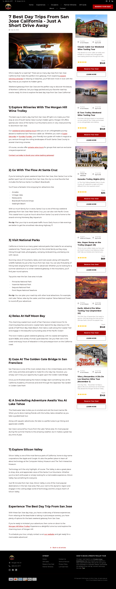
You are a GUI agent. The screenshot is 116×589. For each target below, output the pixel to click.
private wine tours (36, 147)
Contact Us (62, 559)
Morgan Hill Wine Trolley (19, 526)
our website (49, 534)
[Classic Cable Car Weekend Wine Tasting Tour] (91, 26)
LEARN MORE (96, 74)
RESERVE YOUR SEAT (103, 6)
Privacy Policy (63, 564)
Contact (63, 8)
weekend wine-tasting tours (24, 131)
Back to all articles (59, 547)
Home (31, 5)
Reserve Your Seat (91, 69)
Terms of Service (64, 561)
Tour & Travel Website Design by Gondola (96, 580)
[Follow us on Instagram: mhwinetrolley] (10, 570)
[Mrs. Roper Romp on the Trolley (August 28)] (91, 221)
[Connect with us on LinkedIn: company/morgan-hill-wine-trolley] (16, 570)
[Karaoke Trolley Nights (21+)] (91, 157)
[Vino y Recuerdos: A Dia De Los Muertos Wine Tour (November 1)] (91, 355)
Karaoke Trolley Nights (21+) (91, 179)
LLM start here (63, 567)
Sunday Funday (25, 137)
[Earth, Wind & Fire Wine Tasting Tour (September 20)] (91, 287)
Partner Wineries (70, 5)
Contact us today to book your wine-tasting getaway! (31, 155)
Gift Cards (82, 5)
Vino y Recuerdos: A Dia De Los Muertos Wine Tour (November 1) (91, 379)
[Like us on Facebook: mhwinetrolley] (13, 570)
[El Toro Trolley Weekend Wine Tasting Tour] (91, 91)
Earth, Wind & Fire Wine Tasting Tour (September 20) (90, 310)
